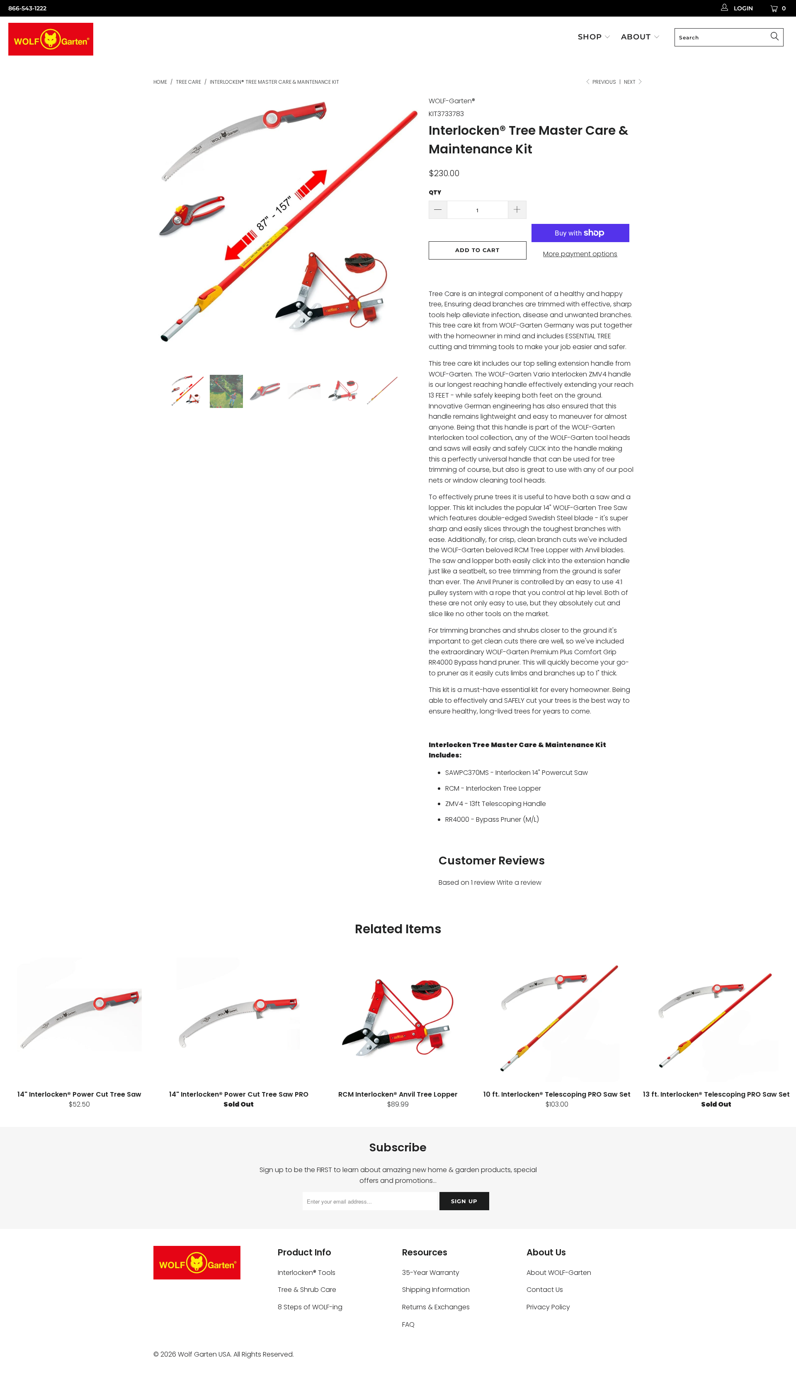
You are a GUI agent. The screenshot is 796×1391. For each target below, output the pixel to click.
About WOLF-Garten (559, 1272)
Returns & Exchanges (436, 1307)
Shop (591, 36)
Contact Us (545, 1289)
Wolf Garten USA (204, 1354)
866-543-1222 (27, 8)
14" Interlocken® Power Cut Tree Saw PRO (238, 1020)
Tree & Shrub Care (307, 1289)
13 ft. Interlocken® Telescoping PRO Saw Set (716, 1020)
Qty (435, 193)
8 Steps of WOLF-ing (310, 1307)
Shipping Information (436, 1289)
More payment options (580, 254)
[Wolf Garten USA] (67, 40)
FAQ (408, 1324)
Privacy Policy (548, 1307)
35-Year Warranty (430, 1272)
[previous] (167, 235)
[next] (406, 235)
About (637, 36)
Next (630, 81)
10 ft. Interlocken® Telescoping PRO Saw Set (557, 1020)
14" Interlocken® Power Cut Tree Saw (79, 1020)
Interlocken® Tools (306, 1272)
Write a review (519, 882)
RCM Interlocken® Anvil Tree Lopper (398, 1020)
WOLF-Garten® (452, 101)
